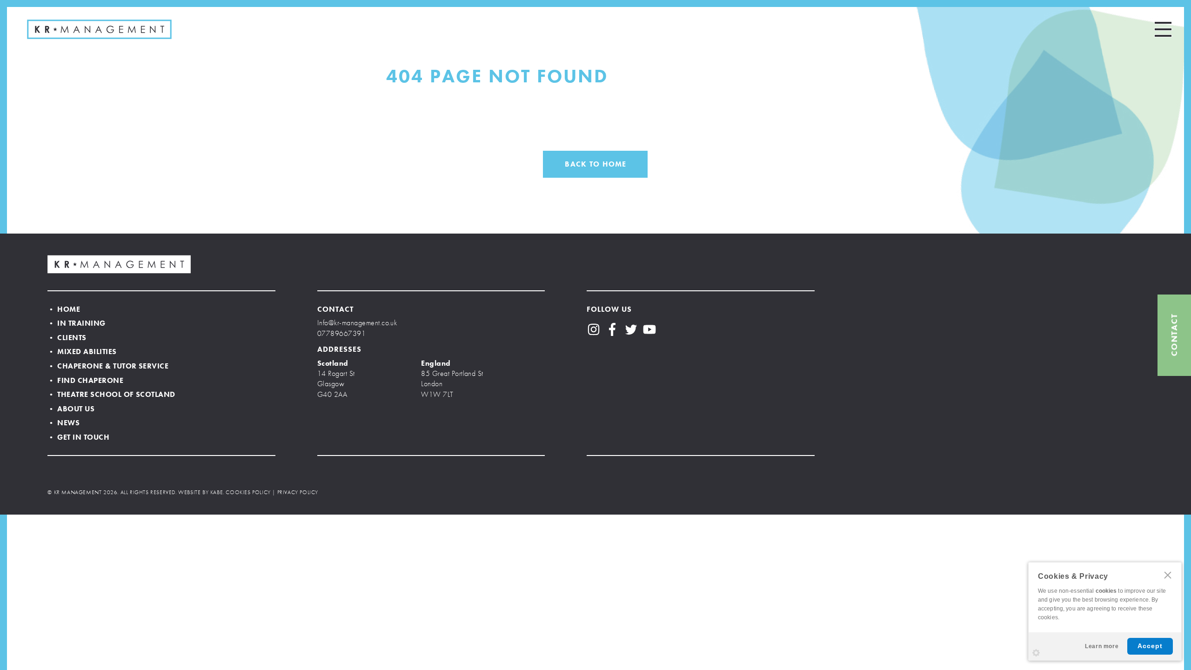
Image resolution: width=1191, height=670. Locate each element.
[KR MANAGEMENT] (119, 264)
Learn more (1101, 646)
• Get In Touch (78, 437)
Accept (1150, 646)
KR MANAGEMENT (99, 29)
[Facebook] (612, 329)
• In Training (76, 323)
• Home (63, 309)
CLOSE (1168, 575)
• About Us (70, 409)
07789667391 (341, 333)
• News (63, 423)
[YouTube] (649, 329)
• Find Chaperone (85, 380)
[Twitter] (631, 329)
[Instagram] (594, 329)
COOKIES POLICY (248, 492)
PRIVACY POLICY (297, 492)
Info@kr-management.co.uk (357, 323)
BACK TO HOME (595, 164)
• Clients (66, 337)
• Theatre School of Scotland (111, 394)
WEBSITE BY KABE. (201, 492)
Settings (1036, 653)
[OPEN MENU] (1163, 29)
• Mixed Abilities (81, 351)
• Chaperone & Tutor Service (107, 366)
